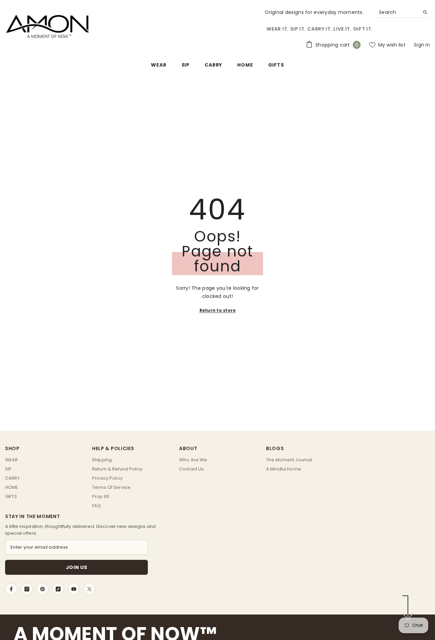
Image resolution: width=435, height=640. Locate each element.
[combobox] (397, 12)
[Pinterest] (42, 589)
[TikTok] (58, 589)
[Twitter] (89, 589)
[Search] (403, 12)
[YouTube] (74, 589)
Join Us (76, 567)
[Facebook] (11, 589)
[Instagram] (27, 589)
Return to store (217, 310)
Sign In (422, 44)
